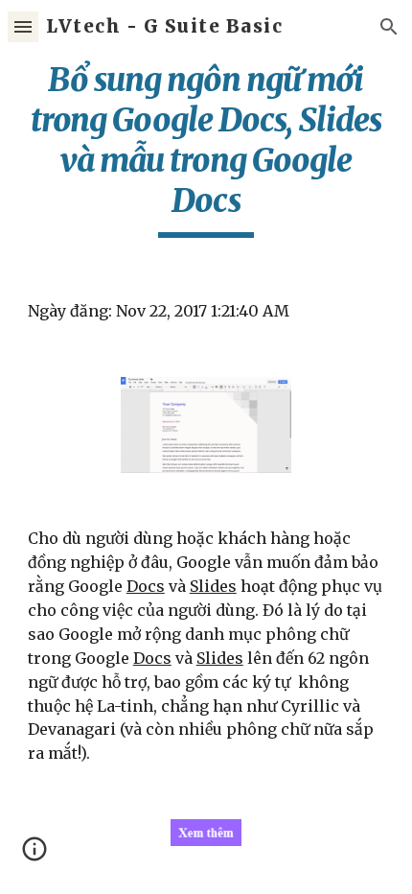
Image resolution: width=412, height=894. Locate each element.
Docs (145, 586)
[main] (206, 149)
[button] (23, 26)
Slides (213, 586)
